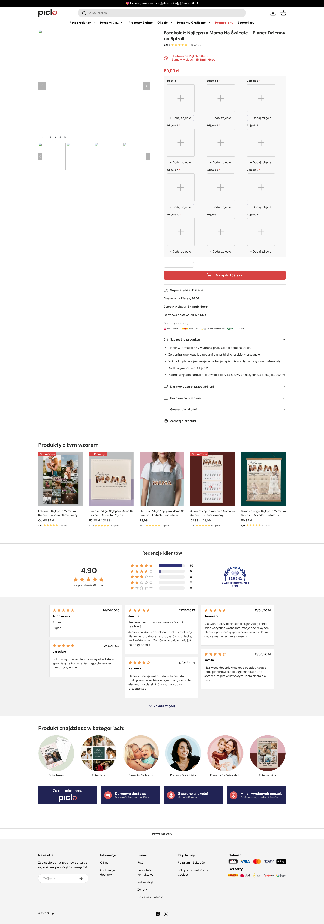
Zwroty (142, 890)
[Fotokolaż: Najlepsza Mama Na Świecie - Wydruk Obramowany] (60, 479)
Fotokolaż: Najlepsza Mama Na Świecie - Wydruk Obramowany (58, 513)
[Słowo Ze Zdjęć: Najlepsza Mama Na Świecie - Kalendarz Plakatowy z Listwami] (263, 479)
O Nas (104, 863)
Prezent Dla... (109, 23)
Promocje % (224, 23)
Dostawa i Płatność (150, 897)
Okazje (162, 23)
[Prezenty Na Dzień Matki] (225, 753)
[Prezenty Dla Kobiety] (183, 753)
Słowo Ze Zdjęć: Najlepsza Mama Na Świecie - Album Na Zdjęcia (111, 513)
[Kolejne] (146, 86)
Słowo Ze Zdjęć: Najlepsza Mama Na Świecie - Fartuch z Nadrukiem (162, 513)
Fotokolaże (98, 775)
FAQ (140, 863)
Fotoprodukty (80, 23)
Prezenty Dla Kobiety (183, 775)
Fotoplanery (56, 775)
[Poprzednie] (42, 86)
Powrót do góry (162, 833)
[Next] (148, 156)
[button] (283, 13)
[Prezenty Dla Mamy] (141, 753)
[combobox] (162, 13)
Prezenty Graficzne (191, 23)
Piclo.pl (50, 913)
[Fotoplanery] (56, 753)
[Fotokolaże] (98, 753)
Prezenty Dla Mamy (141, 775)
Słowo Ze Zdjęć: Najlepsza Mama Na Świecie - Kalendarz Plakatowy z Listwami (263, 513)
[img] (63, 610)
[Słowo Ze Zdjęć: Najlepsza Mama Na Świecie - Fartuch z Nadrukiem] (162, 479)
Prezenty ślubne (140, 23)
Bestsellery (246, 23)
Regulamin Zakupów (191, 863)
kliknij (195, 3)
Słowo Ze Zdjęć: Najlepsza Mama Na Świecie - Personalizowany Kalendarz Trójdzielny (212, 513)
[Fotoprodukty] (268, 753)
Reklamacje (145, 882)
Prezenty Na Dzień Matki (225, 775)
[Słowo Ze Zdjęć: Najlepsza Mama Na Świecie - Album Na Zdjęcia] (111, 479)
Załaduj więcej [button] (164, 705)
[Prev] (40, 156)
